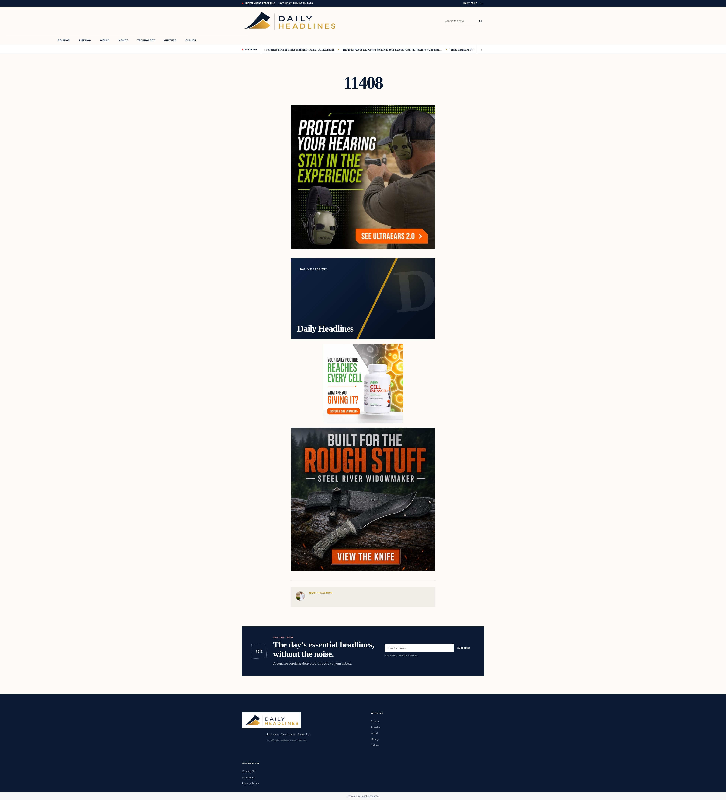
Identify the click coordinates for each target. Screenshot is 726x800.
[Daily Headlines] (289, 21)
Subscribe (463, 648)
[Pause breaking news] (481, 49)
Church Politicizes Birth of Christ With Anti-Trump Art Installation (271, 49)
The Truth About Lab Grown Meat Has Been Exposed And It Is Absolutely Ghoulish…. (368, 49)
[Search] (480, 21)
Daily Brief (470, 3)
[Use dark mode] (481, 3)
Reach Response (370, 796)
